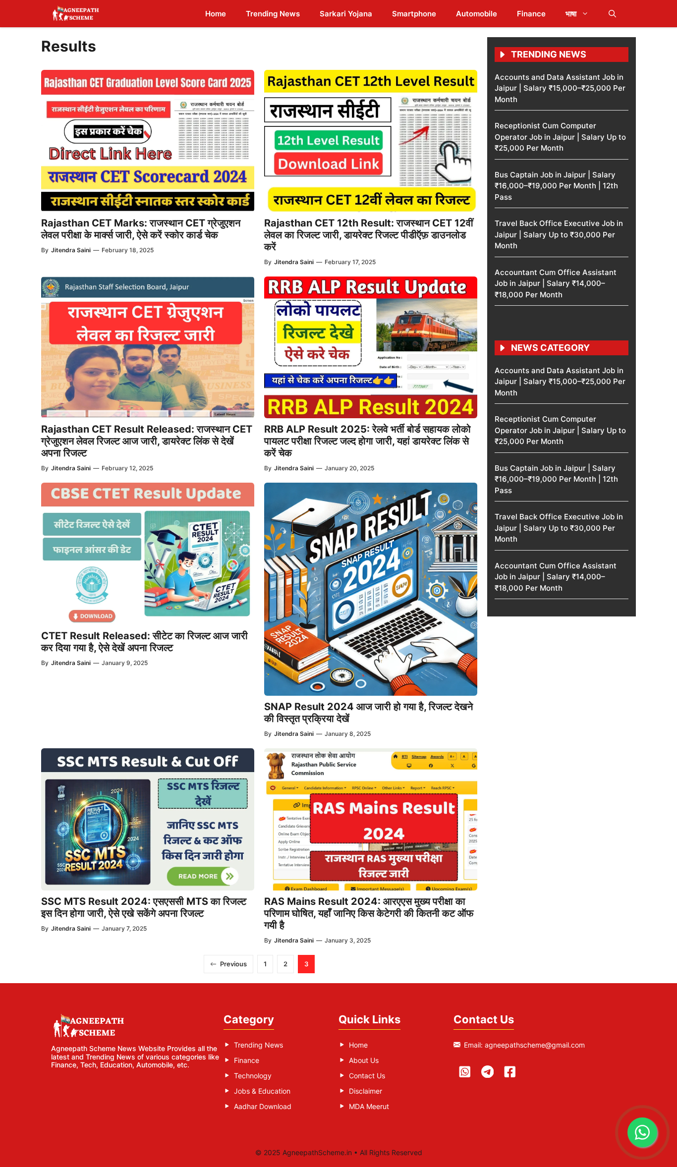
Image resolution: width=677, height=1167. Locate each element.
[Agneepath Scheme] (77, 13)
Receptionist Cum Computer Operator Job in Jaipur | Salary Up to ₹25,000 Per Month (560, 137)
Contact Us (367, 1075)
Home (215, 13)
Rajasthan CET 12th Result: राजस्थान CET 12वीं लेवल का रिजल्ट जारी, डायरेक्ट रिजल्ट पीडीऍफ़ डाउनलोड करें (368, 235)
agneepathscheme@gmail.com (535, 1045)
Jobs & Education (262, 1091)
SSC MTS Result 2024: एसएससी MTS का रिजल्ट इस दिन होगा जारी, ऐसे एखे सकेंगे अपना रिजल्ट (143, 907)
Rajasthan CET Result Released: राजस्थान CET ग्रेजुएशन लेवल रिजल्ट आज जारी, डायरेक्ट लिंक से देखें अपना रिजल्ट (146, 441)
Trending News (273, 13)
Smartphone (414, 13)
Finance (531, 13)
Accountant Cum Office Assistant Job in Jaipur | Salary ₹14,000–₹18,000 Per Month (556, 283)
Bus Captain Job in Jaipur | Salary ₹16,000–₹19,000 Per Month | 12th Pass (556, 186)
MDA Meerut (369, 1106)
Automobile (476, 13)
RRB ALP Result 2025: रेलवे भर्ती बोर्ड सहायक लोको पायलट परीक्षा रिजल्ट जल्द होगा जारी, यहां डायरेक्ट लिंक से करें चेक (367, 441)
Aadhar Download (262, 1106)
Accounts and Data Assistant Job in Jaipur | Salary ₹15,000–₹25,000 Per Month (560, 88)
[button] (612, 13)
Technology (253, 1075)
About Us (364, 1060)
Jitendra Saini (71, 250)
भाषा (570, 13)
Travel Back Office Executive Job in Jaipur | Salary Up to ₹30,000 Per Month (559, 234)
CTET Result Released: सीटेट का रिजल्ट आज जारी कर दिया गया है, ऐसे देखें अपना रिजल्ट (144, 642)
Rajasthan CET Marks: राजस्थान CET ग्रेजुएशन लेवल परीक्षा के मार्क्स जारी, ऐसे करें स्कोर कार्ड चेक (140, 229)
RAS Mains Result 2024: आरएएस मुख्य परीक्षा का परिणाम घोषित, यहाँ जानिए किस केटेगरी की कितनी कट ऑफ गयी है (369, 913)
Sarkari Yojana (346, 13)
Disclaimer (365, 1091)
